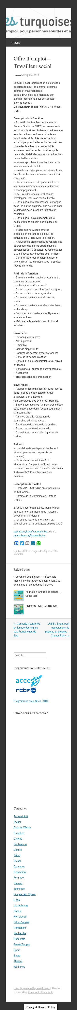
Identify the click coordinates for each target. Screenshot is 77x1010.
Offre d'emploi (21, 922)
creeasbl (18, 75)
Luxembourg (21, 905)
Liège (17, 900)
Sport (17, 950)
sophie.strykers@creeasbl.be (30, 531)
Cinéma (18, 838)
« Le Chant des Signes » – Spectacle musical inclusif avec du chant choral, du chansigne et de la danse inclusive (37, 580)
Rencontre (19, 939)
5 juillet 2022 (32, 75)
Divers (17, 861)
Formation (19, 877)
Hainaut (18, 883)
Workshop (19, 966)
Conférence (20, 844)
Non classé (20, 916)
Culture (18, 849)
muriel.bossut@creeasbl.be (29, 535)
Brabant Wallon (22, 827)
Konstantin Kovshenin (40, 992)
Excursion (19, 866)
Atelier (17, 822)
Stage (17, 955)
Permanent (20, 927)
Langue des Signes (41, 551)
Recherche (20, 933)
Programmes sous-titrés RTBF (31, 701)
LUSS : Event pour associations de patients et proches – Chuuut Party (57, 629)
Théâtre (18, 961)
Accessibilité (21, 816)
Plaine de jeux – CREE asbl (41, 605)
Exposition (20, 872)
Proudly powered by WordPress (32, 988)
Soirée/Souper (22, 944)
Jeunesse (19, 888)
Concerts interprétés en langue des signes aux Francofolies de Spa (27, 629)
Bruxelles (19, 833)
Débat (17, 855)
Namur (17, 911)
